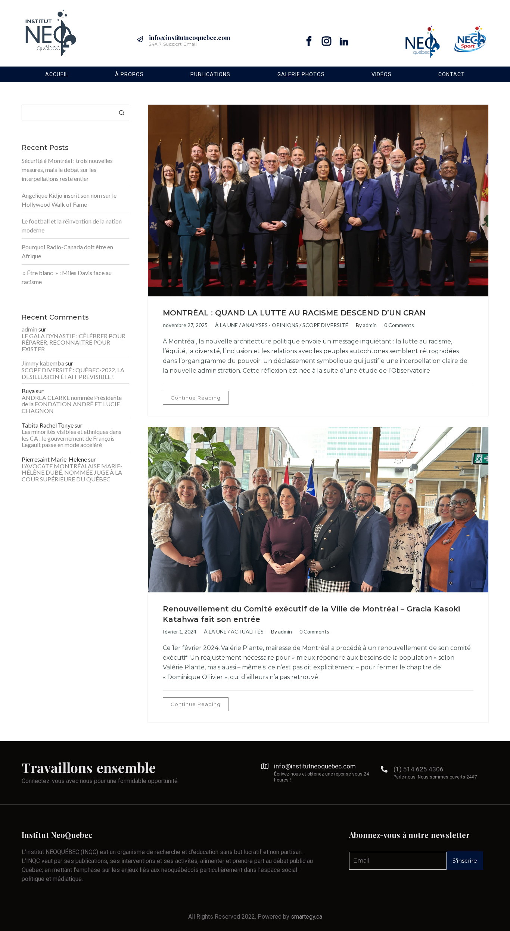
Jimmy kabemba (43, 363)
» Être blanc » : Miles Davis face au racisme (67, 277)
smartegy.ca (306, 916)
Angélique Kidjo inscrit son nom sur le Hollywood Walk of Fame (69, 200)
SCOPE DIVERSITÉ (325, 325)
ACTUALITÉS (247, 631)
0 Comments (399, 325)
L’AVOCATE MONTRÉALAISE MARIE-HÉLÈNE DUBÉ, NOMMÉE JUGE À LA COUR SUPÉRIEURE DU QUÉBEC (72, 473)
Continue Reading (196, 398)
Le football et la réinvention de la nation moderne (72, 226)
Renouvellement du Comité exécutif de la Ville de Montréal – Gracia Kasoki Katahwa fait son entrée (311, 614)
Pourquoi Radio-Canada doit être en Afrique (67, 251)
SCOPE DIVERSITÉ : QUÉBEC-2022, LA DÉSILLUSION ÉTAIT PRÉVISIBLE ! (73, 373)
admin (370, 325)
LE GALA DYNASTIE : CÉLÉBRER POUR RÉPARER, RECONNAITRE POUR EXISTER (73, 342)
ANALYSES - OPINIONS (270, 325)
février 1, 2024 (179, 631)
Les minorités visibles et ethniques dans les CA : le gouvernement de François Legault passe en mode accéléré (71, 438)
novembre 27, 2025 (185, 325)
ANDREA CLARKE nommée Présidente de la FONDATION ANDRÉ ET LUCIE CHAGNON (72, 404)
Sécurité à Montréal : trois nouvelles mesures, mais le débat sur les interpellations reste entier (67, 169)
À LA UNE (226, 325)
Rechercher (121, 112)
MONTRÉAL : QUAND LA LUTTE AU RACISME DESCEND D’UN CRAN (294, 312)
